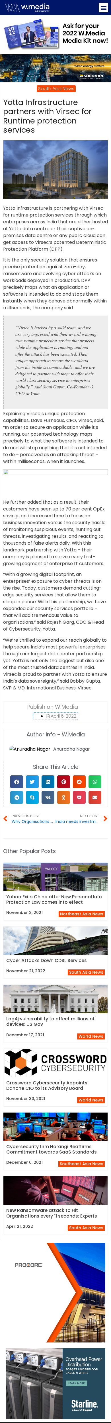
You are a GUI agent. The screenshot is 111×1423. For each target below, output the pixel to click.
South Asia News (86, 972)
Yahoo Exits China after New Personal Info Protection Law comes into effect (54, 899)
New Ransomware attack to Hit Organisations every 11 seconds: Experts (51, 1213)
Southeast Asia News (81, 1164)
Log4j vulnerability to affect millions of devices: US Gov (50, 1021)
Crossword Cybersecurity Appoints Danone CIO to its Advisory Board (46, 1086)
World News (91, 1036)
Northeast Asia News (81, 914)
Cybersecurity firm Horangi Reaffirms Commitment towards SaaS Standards (51, 1149)
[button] (103, 7)
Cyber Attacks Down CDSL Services (46, 960)
